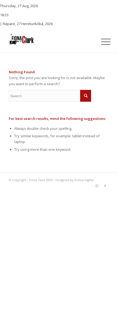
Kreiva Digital (84, 180)
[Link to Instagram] (97, 186)
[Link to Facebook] (105, 186)
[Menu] (101, 42)
